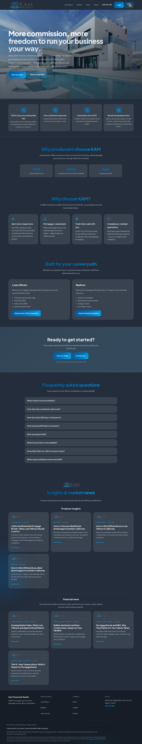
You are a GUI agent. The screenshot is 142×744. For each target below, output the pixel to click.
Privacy (75, 713)
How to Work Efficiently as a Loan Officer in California (111, 527)
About (88, 5)
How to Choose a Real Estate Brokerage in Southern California (69, 527)
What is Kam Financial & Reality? (41, 400)
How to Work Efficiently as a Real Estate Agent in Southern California (28, 569)
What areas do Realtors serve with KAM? (44, 459)
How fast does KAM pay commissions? (44, 417)
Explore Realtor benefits (88, 313)
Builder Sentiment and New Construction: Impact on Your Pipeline (68, 628)
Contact (96, 5)
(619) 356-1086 (107, 5)
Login (119, 5)
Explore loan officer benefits (26, 313)
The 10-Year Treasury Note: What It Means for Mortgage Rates (28, 665)
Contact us (80, 356)
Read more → (16, 547)
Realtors (79, 5)
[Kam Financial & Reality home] (20, 4)
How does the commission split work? (43, 409)
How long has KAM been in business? (43, 426)
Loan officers (68, 5)
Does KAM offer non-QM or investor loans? (46, 451)
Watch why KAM (37, 74)
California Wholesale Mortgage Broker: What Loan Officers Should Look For (27, 529)
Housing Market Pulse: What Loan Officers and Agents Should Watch (27, 626)
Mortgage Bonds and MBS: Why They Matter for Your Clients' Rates (112, 626)
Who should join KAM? (36, 434)
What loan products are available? (42, 442)
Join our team (17, 74)
